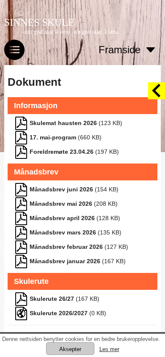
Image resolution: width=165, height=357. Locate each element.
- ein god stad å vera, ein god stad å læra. (70, 32)
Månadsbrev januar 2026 (65, 261)
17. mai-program (53, 137)
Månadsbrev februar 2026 (66, 246)
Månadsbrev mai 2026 (61, 203)
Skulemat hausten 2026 (63, 123)
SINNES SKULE (39, 22)
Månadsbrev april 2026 (62, 218)
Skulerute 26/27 (52, 298)
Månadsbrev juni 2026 (61, 189)
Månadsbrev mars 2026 (63, 232)
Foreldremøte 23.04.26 (62, 151)
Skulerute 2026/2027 (59, 313)
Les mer (109, 349)
